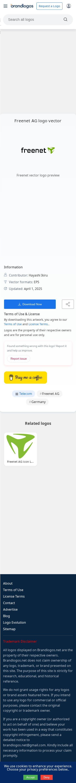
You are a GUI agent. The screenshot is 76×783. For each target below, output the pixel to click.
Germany (38, 402)
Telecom (25, 394)
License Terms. (39, 324)
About (8, 583)
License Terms (14, 596)
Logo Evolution (14, 622)
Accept (30, 777)
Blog (6, 616)
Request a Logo (49, 6)
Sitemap (9, 629)
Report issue (19, 358)
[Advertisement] (38, 71)
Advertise (10, 609)
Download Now (32, 304)
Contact (9, 603)
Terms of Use (13, 324)
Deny (47, 777)
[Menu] (5, 6)
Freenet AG (50, 394)
